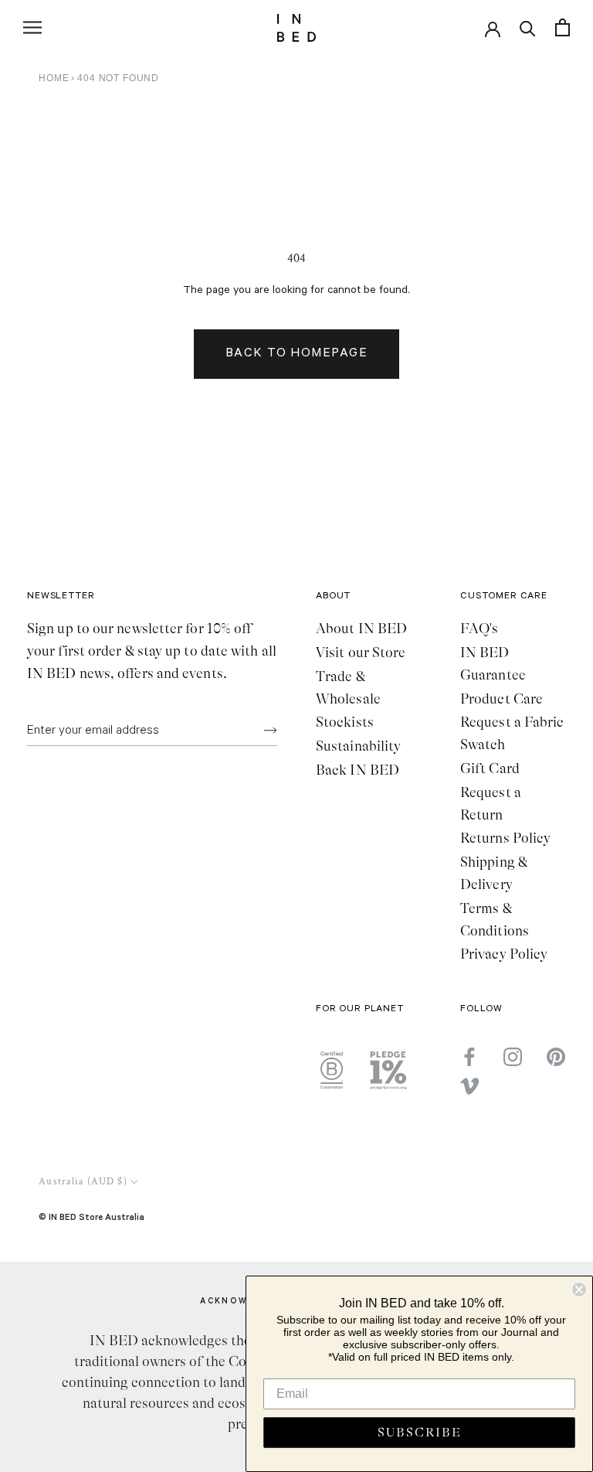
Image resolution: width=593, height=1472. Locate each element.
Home (54, 78)
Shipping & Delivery (493, 873)
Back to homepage (296, 354)
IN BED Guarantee (493, 664)
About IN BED (361, 628)
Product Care (501, 699)
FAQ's (479, 628)
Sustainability (358, 746)
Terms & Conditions (494, 920)
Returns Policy (505, 838)
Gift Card (490, 768)
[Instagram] (512, 1056)
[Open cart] (562, 27)
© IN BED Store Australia (91, 1216)
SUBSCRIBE (420, 1433)
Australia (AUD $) (83, 1181)
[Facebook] (469, 1056)
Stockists (345, 722)
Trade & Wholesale (348, 688)
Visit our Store (360, 652)
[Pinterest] (556, 1056)
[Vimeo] (469, 1086)
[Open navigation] (32, 27)
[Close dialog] (579, 1289)
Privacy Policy (503, 954)
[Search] (528, 27)
